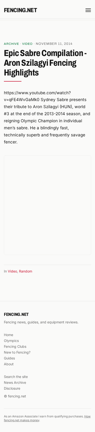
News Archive (15, 382)
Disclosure (12, 388)
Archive (11, 44)
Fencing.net (20, 10)
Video (27, 44)
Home (8, 335)
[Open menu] (88, 10)
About (9, 364)
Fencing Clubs (15, 346)
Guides (9, 358)
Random (25, 271)
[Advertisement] (47, 31)
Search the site (16, 377)
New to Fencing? (17, 352)
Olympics (11, 340)
